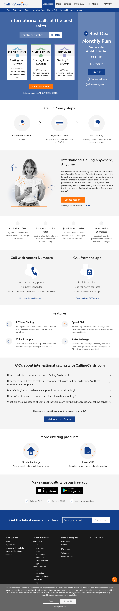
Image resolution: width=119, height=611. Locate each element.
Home (7, 542)
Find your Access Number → (31, 298)
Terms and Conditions (13, 551)
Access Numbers (67, 10)
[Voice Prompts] (9, 341)
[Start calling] (96, 123)
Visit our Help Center (59, 419)
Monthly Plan (39, 10)
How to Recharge (42, 576)
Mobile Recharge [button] (63, 4)
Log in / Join (107, 4)
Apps (79, 10)
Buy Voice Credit (60, 135)
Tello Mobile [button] (92, 4)
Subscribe (100, 520)
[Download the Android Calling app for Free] (72, 490)
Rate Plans (17, 10)
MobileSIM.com (67, 556)
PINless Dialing (25, 322)
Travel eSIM (88, 462)
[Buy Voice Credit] (59, 123)
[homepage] (17, 4)
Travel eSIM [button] (79, 4)
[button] (48, 4)
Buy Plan (96, 71)
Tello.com (65, 553)
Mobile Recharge (31, 462)
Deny (51, 601)
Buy (8, 10)
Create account (73, 199)
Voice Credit (37, 542)
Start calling (96, 135)
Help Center (65, 542)
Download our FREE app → (87, 298)
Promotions (40, 573)
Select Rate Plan (41, 86)
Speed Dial (78, 322)
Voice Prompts (24, 339)
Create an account (22, 135)
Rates (27, 10)
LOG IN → (88, 205)
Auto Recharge (80, 339)
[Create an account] (22, 123)
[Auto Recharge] (64, 341)
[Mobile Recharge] (31, 451)
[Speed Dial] (64, 324)
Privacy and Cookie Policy (15, 548)
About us (8, 554)
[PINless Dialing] (9, 324)
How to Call (52, 10)
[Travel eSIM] (88, 451)
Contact (64, 545)
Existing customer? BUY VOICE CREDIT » (40, 93)
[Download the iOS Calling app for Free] (47, 490)
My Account (10, 545)
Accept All (68, 601)
